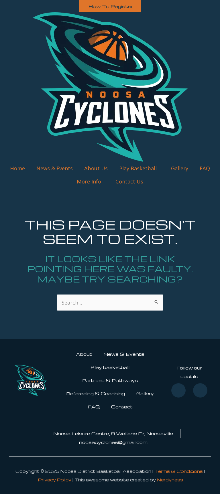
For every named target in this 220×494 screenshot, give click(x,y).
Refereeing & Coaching (95, 393)
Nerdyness (170, 479)
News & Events (54, 168)
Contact (122, 407)
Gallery (179, 168)
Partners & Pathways (110, 380)
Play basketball (110, 367)
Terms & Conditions (178, 471)
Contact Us (129, 181)
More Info (89, 181)
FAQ (205, 168)
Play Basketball (138, 168)
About (84, 354)
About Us (96, 168)
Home (17, 168)
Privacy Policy (54, 479)
